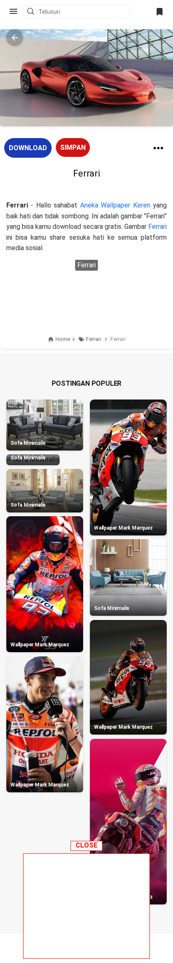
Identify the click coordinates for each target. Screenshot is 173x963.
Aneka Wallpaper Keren (115, 205)
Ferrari (157, 227)
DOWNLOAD (28, 148)
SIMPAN (73, 147)
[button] (32, 12)
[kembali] (14, 37)
